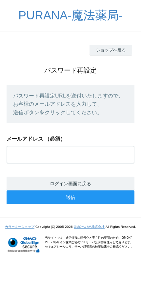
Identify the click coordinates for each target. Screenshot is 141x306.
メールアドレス (25, 139)
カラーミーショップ (19, 227)
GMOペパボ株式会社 (89, 227)
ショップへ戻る (111, 50)
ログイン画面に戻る (70, 183)
